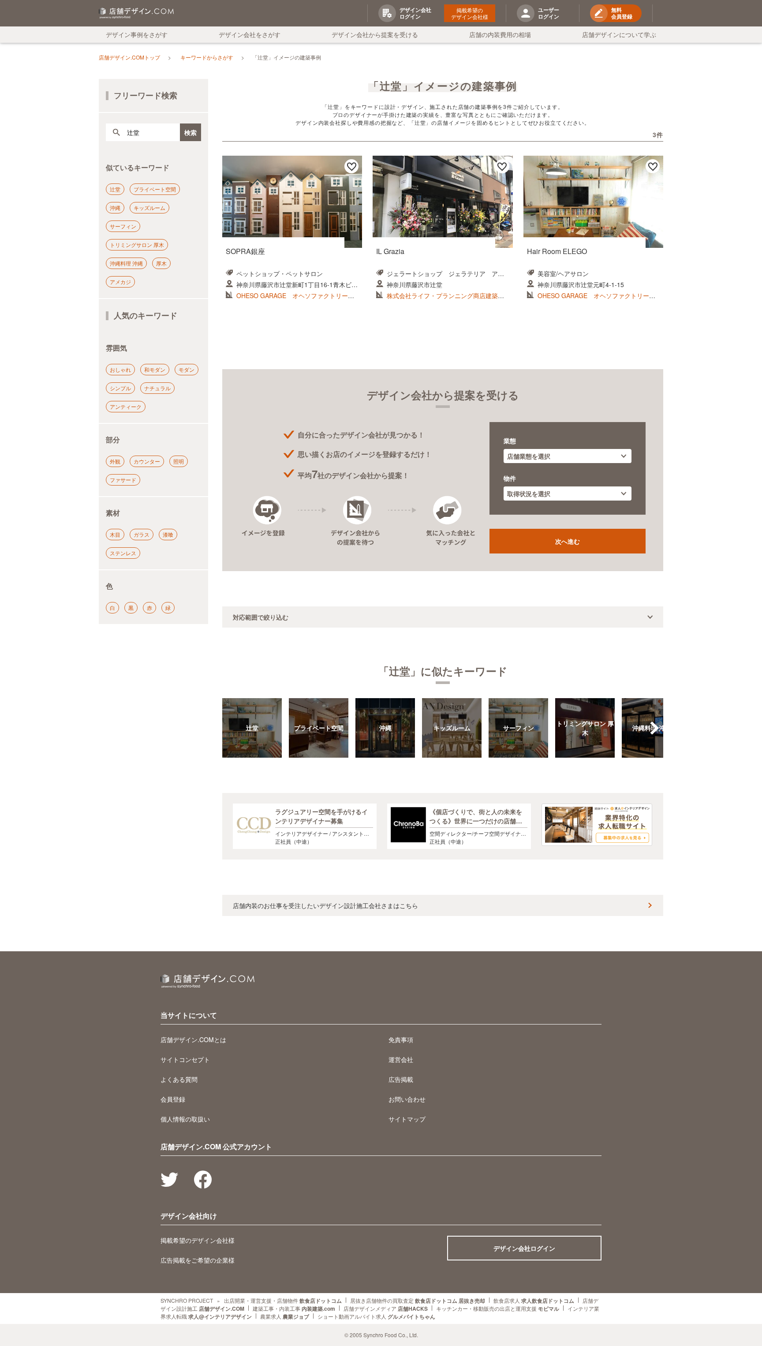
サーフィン (123, 226)
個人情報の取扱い (185, 1118)
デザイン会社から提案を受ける (375, 34)
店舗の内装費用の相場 (500, 34)
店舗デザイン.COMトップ (129, 57)
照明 (178, 461)
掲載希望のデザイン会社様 (469, 13)
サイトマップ (407, 1118)
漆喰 (168, 534)
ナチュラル (157, 388)
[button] (654, 728)
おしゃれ (120, 369)
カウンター (147, 461)
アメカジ (120, 281)
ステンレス (123, 553)
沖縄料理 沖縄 (126, 263)
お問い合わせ (407, 1099)
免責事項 (400, 1039)
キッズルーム (149, 207)
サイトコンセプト (185, 1059)
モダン (186, 369)
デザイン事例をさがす (137, 34)
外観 (115, 461)
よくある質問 (179, 1079)
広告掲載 (400, 1079)
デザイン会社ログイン (524, 1248)
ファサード (123, 479)
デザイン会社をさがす (249, 34)
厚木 (161, 263)
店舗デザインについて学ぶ (619, 34)
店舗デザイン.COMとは (193, 1039)
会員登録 (173, 1099)
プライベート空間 (155, 189)
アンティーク (126, 406)
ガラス (141, 534)
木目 (115, 534)
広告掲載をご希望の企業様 (198, 1260)
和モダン (154, 369)
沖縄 (115, 207)
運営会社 (400, 1059)
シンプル (120, 388)
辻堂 (115, 189)
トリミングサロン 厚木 (137, 244)
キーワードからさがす (206, 57)
